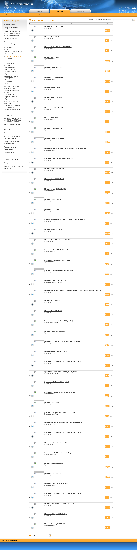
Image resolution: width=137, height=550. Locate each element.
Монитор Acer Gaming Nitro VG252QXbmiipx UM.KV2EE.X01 (65, 148)
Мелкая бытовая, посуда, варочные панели (13, 137)
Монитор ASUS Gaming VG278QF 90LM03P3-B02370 (62, 341)
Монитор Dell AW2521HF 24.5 (54, 179)
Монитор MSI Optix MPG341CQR (55, 514)
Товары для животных (12, 156)
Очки (7, 92)
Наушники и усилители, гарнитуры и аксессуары (12, 119)
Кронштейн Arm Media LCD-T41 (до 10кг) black (60, 412)
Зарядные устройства (11, 38)
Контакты (80, 11)
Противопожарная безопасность (10, 148)
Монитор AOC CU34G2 (52, 209)
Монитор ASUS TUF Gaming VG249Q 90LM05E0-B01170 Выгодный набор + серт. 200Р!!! (74, 290)
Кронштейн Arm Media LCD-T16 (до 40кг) (58, 321)
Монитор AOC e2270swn (52, 118)
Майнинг (8, 65)
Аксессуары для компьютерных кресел (12, 89)
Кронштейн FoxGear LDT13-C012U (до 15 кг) (59, 392)
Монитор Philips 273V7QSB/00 (54, 138)
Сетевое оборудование (12, 101)
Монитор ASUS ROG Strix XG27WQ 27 (57, 240)
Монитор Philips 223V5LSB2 (53, 87)
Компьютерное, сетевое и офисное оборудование (25, 14)
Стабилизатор (9, 94)
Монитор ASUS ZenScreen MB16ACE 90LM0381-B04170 (63, 422)
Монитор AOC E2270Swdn (53, 37)
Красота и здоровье (11, 133)
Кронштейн (10, 63)
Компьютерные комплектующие (10, 68)
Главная (39, 11)
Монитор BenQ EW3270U (53, 402)
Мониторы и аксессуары (45, 14)
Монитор (10, 59)
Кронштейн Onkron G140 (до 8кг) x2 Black (58, 158)
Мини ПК (8, 49)
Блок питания (11, 61)
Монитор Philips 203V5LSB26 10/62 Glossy (58, 47)
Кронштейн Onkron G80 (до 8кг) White (57, 260)
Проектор (8, 103)
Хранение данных (11, 97)
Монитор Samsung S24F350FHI (54, 524)
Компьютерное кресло (12, 86)
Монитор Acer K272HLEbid (53, 463)
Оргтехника (9, 99)
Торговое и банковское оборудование (12, 106)
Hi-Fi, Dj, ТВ (8, 115)
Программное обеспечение (13, 74)
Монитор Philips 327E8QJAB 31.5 (55, 351)
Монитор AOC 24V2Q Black (53, 26)
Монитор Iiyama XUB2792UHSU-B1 (56, 189)
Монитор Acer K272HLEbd (53, 128)
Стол (6, 112)
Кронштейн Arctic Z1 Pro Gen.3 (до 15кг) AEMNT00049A (63, 432)
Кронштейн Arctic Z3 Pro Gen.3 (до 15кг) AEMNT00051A (63, 361)
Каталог (60, 11)
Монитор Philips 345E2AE (53, 67)
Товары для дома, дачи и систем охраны (12, 143)
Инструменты (9, 152)
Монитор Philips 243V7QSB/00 (54, 168)
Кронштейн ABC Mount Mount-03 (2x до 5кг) (59, 453)
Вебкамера (8, 84)
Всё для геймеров (10, 163)
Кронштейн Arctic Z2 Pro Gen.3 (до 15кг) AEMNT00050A (63, 493)
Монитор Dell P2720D (51, 57)
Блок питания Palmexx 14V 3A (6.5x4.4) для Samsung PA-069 (64, 219)
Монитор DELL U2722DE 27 (53, 108)
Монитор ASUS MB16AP (52, 199)
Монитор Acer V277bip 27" (53, 97)
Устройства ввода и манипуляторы (11, 77)
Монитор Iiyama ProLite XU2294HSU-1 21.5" (59, 483)
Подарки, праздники (11, 28)
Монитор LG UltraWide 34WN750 (55, 443)
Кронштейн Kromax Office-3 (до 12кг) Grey (58, 270)
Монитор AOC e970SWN (52, 300)
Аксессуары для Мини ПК (13, 51)
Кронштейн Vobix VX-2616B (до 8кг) (56, 382)
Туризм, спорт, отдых (11, 159)
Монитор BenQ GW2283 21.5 (53, 229)
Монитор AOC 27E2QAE (52, 473)
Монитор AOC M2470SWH (53, 311)
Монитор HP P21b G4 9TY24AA (55, 280)
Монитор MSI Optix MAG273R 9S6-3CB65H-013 (60, 503)
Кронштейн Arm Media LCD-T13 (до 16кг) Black (60, 372)
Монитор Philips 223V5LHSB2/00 (55, 331)
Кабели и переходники (12, 109)
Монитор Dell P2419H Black (53, 77)
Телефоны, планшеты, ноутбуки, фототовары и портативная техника (12, 33)
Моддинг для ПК (10, 71)
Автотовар (7, 129)
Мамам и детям (9, 24)
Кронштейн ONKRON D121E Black (56, 250)
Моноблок (8, 47)
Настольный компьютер (13, 54)
